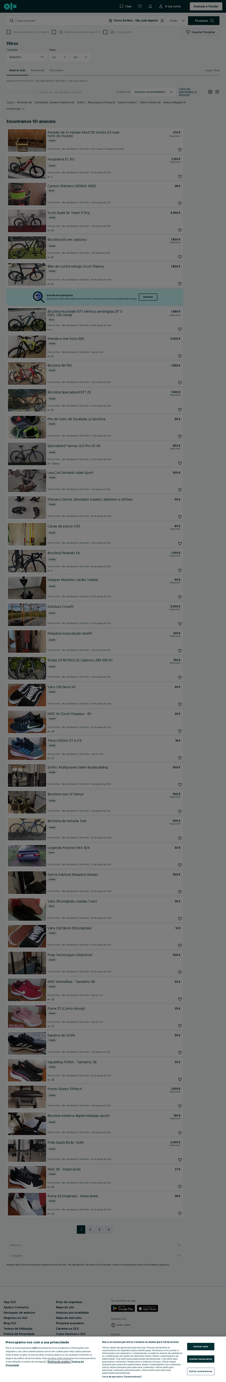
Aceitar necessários (200, 1358)
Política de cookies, (59, 1361)
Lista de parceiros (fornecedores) (121, 1376)
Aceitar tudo (200, 1346)
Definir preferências (201, 1371)
